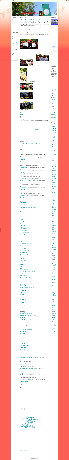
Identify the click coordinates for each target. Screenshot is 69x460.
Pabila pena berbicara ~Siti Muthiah (24, 365)
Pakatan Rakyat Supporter (23, 284)
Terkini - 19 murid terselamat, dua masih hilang (26, 420)
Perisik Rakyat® (22, 302)
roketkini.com (53, 97)
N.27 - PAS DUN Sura (23, 312)
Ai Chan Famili (22, 366)
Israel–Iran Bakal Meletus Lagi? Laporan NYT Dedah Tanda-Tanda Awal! (28, 207)
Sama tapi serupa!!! (22, 317)
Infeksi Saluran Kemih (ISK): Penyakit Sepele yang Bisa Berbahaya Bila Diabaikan (29, 357)
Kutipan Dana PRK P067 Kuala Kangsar (24, 170)
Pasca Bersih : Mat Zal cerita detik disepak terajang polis (26, 348)
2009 (21, 399)
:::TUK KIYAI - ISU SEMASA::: (54, 229)
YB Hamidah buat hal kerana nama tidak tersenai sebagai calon (27, 287)
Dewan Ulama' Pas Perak (23, 142)
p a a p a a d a (22, 229)
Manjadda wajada (20, 4)
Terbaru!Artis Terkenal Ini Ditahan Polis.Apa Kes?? (54, 245)
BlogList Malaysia (54, 174)
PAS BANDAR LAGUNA (23, 343)
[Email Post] (27, 111)
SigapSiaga (21, 240)
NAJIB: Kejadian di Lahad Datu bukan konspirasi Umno (26, 279)
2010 (21, 398)
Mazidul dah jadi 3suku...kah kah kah (24, 275)
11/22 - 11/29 (22, 405)
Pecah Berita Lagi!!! (22, 245)
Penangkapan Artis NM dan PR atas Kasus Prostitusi (54, 314)
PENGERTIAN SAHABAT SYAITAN (25, 413)
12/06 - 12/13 (22, 403)
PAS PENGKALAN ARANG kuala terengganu (25, 339)
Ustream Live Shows (53, 105)
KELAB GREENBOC (54, 186)
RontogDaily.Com (54, 136)
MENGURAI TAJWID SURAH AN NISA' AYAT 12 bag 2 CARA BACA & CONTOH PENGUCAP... (54, 166)
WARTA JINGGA (22, 283)
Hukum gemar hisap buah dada (23, 230)
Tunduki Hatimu (22, 268)
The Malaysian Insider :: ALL (53, 112)
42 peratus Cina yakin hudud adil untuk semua (25, 195)
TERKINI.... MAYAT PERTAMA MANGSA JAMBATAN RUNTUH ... (28, 421)
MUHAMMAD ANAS (54, 225)
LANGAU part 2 (22, 273)
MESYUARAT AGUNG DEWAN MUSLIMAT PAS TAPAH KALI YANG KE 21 (28, 368)
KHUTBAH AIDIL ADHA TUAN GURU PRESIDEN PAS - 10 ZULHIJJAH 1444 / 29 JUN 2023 (30, 143)
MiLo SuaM (21, 219)
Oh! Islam (53, 134)
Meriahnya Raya (53, 162)
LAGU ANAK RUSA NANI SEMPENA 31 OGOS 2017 (26, 232)
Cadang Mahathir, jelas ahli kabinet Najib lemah (25, 277)
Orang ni (21, 183)
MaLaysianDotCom (54, 279)
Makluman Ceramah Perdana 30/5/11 (24, 350)
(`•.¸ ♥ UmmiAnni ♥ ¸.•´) (23, 360)
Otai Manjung (22, 186)
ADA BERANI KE (22, 197)
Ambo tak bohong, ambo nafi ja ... (24, 228)
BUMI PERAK (22, 270)
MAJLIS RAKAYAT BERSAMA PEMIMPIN (26, 414)
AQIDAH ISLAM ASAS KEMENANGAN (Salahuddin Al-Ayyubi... (28, 426)
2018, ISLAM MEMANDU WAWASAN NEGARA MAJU (26, 313)
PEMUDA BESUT (22, 341)
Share (20, 139)
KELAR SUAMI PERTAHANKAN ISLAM (25, 412)
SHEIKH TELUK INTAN (23, 292)
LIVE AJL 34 (53, 298)
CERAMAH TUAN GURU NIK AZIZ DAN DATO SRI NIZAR (27, 417)
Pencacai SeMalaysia (53, 191)
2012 (21, 396)
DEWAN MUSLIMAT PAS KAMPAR (24, 371)
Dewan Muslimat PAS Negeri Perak (24, 325)
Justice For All (53, 321)
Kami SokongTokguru (54, 236)
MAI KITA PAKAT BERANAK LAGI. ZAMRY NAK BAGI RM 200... (28, 411)
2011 (21, 397)
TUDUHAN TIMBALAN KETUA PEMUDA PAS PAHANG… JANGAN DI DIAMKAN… (29, 180)
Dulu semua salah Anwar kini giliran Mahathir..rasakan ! (26, 243)
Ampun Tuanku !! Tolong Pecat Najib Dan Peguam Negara (26, 256)
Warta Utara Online (54, 209)
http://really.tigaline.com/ (23, 299)
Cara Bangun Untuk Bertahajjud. (23, 234)
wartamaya (53, 272)
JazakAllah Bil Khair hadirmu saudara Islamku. (54, 238)
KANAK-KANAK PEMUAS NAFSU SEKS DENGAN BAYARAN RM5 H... (29, 427)
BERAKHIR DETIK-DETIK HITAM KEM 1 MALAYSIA (27, 416)
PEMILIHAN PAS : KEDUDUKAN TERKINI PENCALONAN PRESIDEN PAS (28, 267)
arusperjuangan (22, 258)
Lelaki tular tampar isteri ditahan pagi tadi (24, 213)
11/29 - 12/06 (22, 404)
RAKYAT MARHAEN (54, 107)
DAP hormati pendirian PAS (23, 285)
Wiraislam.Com (22, 296)
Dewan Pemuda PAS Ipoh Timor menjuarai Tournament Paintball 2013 (28, 329)
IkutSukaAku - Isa (54, 282)
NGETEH (21, 205)
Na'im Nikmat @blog (22, 159)
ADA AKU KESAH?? (22, 305)
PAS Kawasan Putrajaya (23, 351)
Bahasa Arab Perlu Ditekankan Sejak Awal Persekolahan (26, 226)
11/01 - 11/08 (22, 408)
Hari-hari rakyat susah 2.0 (53, 268)
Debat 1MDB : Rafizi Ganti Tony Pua (24, 254)
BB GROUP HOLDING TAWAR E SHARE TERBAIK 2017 (54, 196)
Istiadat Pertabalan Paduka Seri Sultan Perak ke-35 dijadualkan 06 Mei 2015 (28, 271)
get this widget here (53, 46)
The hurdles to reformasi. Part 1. (23, 203)
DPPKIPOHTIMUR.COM (23, 328)
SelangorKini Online (53, 146)
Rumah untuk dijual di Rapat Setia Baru (24, 167)
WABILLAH (53, 164)
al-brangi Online (22, 294)
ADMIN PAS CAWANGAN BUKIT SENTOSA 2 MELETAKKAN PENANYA (28, 315)
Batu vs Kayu (22, 221)
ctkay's (21, 384)
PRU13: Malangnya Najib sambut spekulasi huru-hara (54, 265)
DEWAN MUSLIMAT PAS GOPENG (24, 381)
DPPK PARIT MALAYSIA (23, 347)
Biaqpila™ (21, 223)
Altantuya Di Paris (54, 325)
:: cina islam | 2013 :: (22, 153)
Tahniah (21, 211)
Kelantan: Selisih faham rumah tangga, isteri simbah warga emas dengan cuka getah (54, 153)
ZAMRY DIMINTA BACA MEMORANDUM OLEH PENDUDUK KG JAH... (29, 419)
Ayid (21, 119)
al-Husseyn (21, 161)
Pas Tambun (21, 327)
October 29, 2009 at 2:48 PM (24, 122)
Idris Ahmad (21, 145)
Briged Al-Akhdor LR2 (23, 189)
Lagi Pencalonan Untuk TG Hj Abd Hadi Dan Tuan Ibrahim (54, 319)
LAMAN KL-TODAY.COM (53, 126)
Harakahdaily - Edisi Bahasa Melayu (53, 138)
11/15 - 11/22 (22, 406)
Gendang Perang (54, 195)
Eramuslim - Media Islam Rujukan (54, 131)
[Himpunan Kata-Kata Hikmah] (54, 24)
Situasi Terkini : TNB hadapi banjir (24, 269)
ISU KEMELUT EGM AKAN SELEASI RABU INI (26, 423)
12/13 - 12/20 (22, 402)
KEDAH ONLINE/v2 (54, 252)
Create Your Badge (14, 20)
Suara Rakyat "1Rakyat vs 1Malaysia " (53, 100)
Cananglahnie (53, 182)
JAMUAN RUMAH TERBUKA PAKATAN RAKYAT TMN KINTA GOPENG (29, 415)
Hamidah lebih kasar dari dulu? (23, 331)
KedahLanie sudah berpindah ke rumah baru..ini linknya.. (54, 180)
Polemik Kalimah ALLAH (23, 376)
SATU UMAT (21, 217)
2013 (21, 395)
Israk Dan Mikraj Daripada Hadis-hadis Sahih (25, 250)
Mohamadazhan (54, 288)
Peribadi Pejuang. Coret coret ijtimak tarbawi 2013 (25, 379)
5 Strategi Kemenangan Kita (23, 335)
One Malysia (22, 112)
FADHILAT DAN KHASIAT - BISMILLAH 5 (54, 219)
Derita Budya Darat (22, 198)
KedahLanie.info (54, 178)
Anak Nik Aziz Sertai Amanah (23, 252)
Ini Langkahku (53, 275)
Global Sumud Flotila (22, 209)
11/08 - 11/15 (22, 407)
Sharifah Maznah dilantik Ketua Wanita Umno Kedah (54, 211)
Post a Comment (22, 123)
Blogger (38, 458)
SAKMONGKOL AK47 (23, 202)
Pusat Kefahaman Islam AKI (54, 89)
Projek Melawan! (54, 247)
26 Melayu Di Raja (54, 263)
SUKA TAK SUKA (54, 240)
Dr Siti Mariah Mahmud (23, 148)
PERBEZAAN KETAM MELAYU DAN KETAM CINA (27, 425)
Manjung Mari (22, 172)
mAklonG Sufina (22, 373)
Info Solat (53, 261)
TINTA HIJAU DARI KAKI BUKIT (54, 317)
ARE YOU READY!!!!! (22, 333)
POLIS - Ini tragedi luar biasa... (23, 187)
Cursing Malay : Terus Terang (54, 304)
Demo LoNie (53, 203)
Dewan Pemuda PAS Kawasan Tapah (24, 345)
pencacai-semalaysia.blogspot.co (54, 285)
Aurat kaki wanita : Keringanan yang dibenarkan (54, 277)
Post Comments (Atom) (36, 129)
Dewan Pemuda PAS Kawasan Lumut (25, 349)
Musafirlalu (21, 156)
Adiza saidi (53, 309)
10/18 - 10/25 (22, 428)
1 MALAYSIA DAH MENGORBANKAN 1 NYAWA (26, 418)
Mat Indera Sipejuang (23, 260)
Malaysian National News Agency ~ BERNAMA (54, 144)
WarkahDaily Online (54, 87)
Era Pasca (21, 262)
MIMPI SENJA (22, 264)
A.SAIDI (53, 213)
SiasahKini (53, 243)
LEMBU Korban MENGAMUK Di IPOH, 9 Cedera (54, 258)
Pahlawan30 (53, 331)
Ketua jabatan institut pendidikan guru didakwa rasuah (54, 269)
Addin (52, 286)
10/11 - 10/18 (22, 429)
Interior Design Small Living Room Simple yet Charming (26, 236)
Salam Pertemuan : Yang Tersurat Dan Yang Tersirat (26, 157)
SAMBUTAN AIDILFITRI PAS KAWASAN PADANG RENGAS (26, 321)
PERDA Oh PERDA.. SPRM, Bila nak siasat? (54, 223)
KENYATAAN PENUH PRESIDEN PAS (25, 424)
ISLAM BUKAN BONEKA (23, 178)
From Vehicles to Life (23, 290)
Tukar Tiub (53, 294)
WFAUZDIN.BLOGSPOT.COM (23, 204)
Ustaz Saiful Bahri (22, 225)
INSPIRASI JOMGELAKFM (53, 199)
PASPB (21, 266)
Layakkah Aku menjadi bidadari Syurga (25, 378)
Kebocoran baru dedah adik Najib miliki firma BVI (53, 184)
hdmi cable (14, 55)
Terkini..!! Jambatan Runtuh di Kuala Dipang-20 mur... (27, 422)
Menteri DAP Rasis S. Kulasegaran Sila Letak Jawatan (54, 176)
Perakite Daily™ (22, 169)
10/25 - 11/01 (22, 409)
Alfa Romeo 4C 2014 (54, 207)
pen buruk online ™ (22, 227)
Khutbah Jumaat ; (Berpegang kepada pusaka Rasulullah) (26, 319)
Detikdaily (53, 140)
